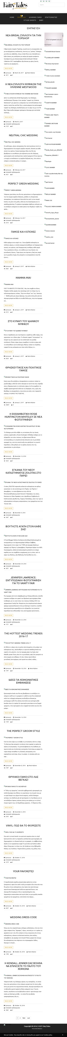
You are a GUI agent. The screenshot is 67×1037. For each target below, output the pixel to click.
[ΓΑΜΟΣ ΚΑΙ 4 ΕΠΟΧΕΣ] (23, 238)
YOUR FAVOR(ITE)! (23, 871)
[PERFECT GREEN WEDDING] (23, 190)
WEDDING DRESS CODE (23, 917)
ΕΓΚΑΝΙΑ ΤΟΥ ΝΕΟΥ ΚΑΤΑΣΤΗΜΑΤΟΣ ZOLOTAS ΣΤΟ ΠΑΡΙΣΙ (23, 472)
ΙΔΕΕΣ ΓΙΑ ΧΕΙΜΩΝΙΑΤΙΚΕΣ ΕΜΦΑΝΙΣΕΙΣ (23, 681)
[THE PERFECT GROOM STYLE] (23, 737)
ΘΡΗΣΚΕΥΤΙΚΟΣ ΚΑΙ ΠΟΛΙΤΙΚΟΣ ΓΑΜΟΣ (23, 369)
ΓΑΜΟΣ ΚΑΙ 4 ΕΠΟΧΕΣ (23, 231)
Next (24, 1018)
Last (28, 1018)
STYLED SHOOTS (30, 20)
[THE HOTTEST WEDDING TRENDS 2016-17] (23, 643)
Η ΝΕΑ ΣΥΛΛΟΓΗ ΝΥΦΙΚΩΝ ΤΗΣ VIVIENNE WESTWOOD (23, 85)
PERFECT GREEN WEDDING (23, 183)
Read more (8, 68)
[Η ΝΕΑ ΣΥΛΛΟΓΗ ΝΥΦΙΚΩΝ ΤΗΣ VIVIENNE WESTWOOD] (23, 93)
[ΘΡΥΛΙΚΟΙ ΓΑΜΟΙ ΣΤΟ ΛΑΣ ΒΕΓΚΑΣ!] (23, 786)
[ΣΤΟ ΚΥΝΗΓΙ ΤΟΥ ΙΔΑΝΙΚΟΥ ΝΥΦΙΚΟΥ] (23, 330)
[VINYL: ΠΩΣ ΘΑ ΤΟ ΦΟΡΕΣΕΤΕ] (23, 832)
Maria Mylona (31, 73)
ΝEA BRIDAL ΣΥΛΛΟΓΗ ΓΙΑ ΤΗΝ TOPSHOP (23, 37)
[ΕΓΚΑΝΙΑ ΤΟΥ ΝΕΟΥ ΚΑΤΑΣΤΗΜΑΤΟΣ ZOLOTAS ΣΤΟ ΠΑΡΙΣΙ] (23, 482)
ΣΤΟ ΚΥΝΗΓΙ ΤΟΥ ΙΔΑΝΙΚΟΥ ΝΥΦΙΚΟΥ (23, 322)
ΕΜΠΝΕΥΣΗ (21, 17)
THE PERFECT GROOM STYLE (23, 731)
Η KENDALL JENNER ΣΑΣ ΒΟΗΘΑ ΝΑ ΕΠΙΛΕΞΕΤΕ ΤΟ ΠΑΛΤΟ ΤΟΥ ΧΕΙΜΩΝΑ (23, 966)
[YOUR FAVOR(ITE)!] (23, 878)
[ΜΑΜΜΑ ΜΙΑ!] (23, 284)
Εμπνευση (8, 73)
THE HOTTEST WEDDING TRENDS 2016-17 (23, 635)
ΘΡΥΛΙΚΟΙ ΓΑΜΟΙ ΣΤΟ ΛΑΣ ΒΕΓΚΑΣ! (23, 778)
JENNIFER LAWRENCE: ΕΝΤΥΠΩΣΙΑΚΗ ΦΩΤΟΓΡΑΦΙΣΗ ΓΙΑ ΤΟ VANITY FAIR (23, 580)
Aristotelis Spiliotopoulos (12, 124)
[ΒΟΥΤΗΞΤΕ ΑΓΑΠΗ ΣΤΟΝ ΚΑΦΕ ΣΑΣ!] (23, 536)
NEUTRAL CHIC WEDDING (23, 135)
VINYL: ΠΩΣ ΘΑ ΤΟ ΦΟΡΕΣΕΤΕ (23, 825)
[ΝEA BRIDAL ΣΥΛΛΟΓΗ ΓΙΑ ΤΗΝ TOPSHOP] (23, 45)
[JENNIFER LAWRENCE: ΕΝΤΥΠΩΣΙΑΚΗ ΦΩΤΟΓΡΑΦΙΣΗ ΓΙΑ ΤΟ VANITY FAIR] (23, 591)
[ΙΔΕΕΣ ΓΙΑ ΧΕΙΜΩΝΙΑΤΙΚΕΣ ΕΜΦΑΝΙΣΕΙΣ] (23, 689)
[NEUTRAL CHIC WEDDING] (23, 142)
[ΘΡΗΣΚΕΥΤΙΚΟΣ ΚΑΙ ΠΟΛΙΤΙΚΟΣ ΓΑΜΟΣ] (23, 377)
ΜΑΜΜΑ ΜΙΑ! (23, 277)
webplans (40, 1028)
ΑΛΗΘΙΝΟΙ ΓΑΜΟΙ (35, 17)
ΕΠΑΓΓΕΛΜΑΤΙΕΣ (51, 17)
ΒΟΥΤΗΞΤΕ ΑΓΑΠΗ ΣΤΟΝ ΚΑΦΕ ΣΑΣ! (23, 528)
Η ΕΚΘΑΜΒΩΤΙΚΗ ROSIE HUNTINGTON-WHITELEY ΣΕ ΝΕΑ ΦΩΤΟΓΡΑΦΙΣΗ (23, 416)
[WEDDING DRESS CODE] (23, 924)
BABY (41, 20)
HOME (12, 17)
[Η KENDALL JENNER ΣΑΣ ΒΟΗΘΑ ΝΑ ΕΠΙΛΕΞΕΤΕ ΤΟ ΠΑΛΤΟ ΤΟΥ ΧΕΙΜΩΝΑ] (23, 976)
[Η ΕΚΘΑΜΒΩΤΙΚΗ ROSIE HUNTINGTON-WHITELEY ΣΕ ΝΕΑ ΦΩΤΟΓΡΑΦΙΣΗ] (23, 427)
